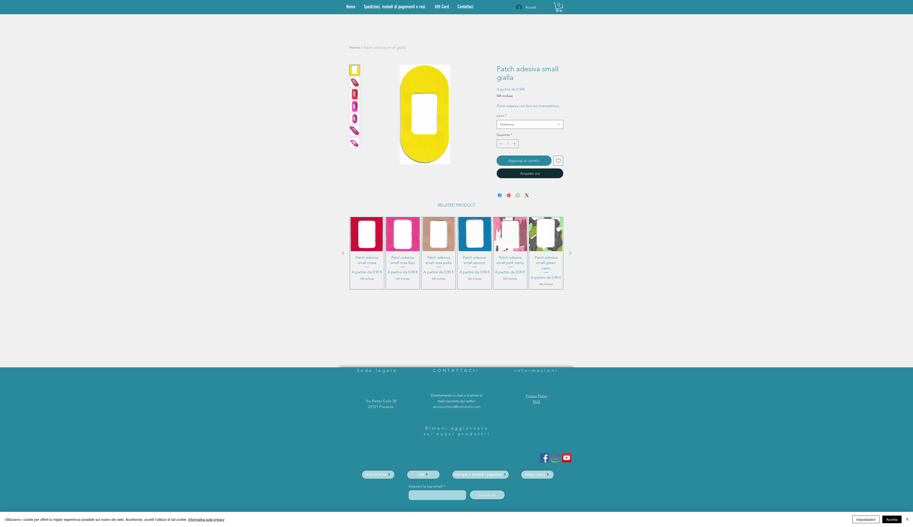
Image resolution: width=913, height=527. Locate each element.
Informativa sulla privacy (206, 519)
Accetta (892, 519)
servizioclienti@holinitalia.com (457, 406)
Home (354, 47)
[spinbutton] (507, 143)
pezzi (502, 115)
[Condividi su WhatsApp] (518, 195)
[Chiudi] (907, 519)
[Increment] (515, 143)
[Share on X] (527, 195)
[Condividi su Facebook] (500, 195)
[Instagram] (555, 457)
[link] (559, 7)
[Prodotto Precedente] (343, 253)
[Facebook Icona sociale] (544, 457)
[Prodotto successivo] (570, 253)
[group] (456, 253)
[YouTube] (566, 457)
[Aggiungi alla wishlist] (558, 161)
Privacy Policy (536, 396)
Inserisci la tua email (425, 486)
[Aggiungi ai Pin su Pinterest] (509, 195)
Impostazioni (865, 519)
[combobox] (530, 124)
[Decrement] (500, 143)
